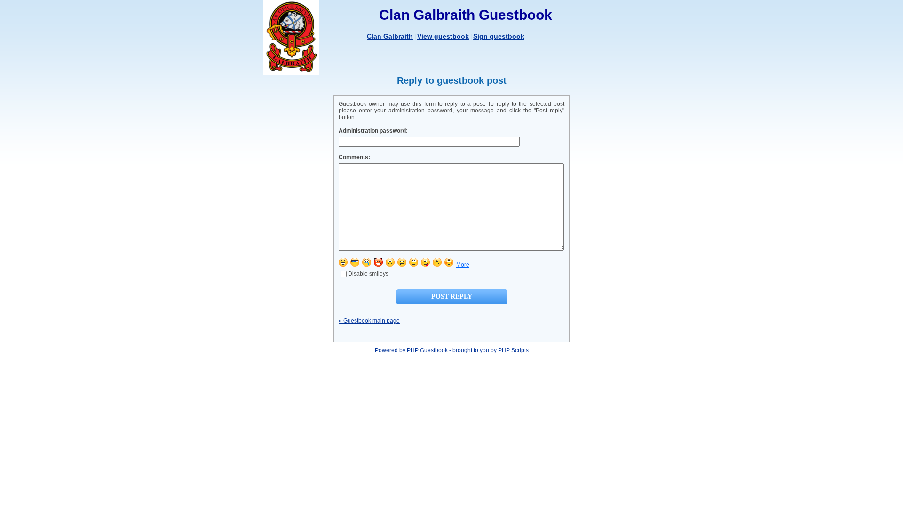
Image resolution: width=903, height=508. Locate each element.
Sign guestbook (498, 36)
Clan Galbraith (390, 36)
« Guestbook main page (369, 321)
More (462, 265)
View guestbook (443, 36)
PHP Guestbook (427, 350)
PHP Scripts (513, 350)
